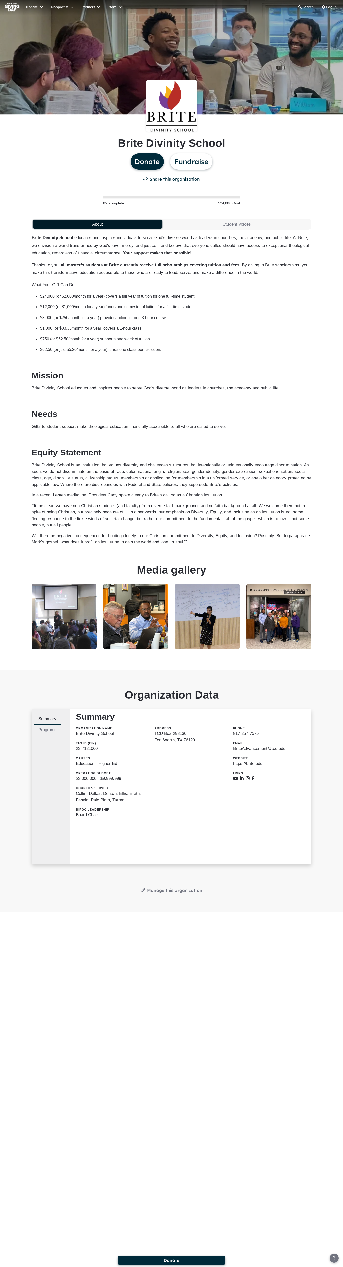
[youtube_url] (235, 778)
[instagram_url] (248, 778)
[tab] (97, 224)
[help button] (334, 1258)
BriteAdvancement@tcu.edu (259, 748)
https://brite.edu (247, 763)
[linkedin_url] (242, 778)
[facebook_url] (253, 778)
